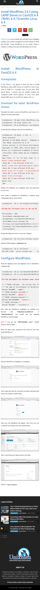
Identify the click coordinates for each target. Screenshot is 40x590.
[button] (37, 2)
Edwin (4, 25)
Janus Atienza (22, 513)
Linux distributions (11, 7)
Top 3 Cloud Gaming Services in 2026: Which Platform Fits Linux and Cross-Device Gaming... (24, 508)
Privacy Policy (12, 582)
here (32, 97)
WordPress (4, 39)
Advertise (29, 582)
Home (2, 7)
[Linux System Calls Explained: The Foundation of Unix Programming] (5, 529)
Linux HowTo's (14, 513)
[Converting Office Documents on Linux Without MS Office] (5, 520)
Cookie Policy (21, 582)
